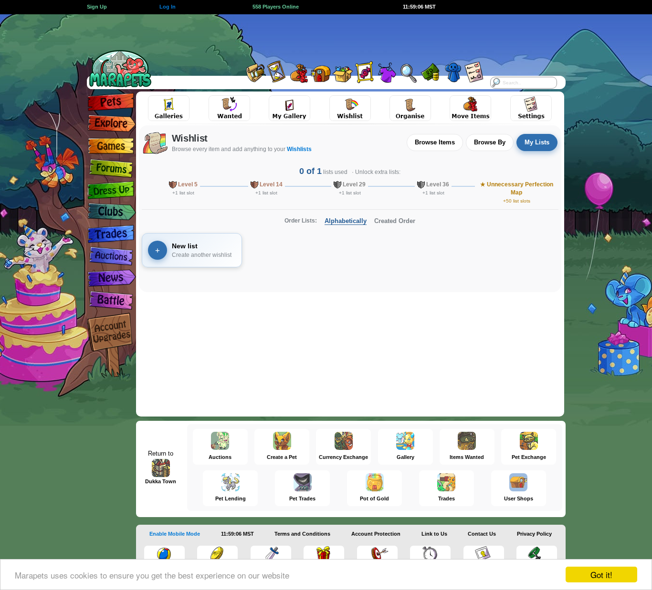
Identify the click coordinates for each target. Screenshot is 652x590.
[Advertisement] (317, 35)
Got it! (601, 574)
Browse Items (435, 142)
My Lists (537, 142)
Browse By (489, 142)
